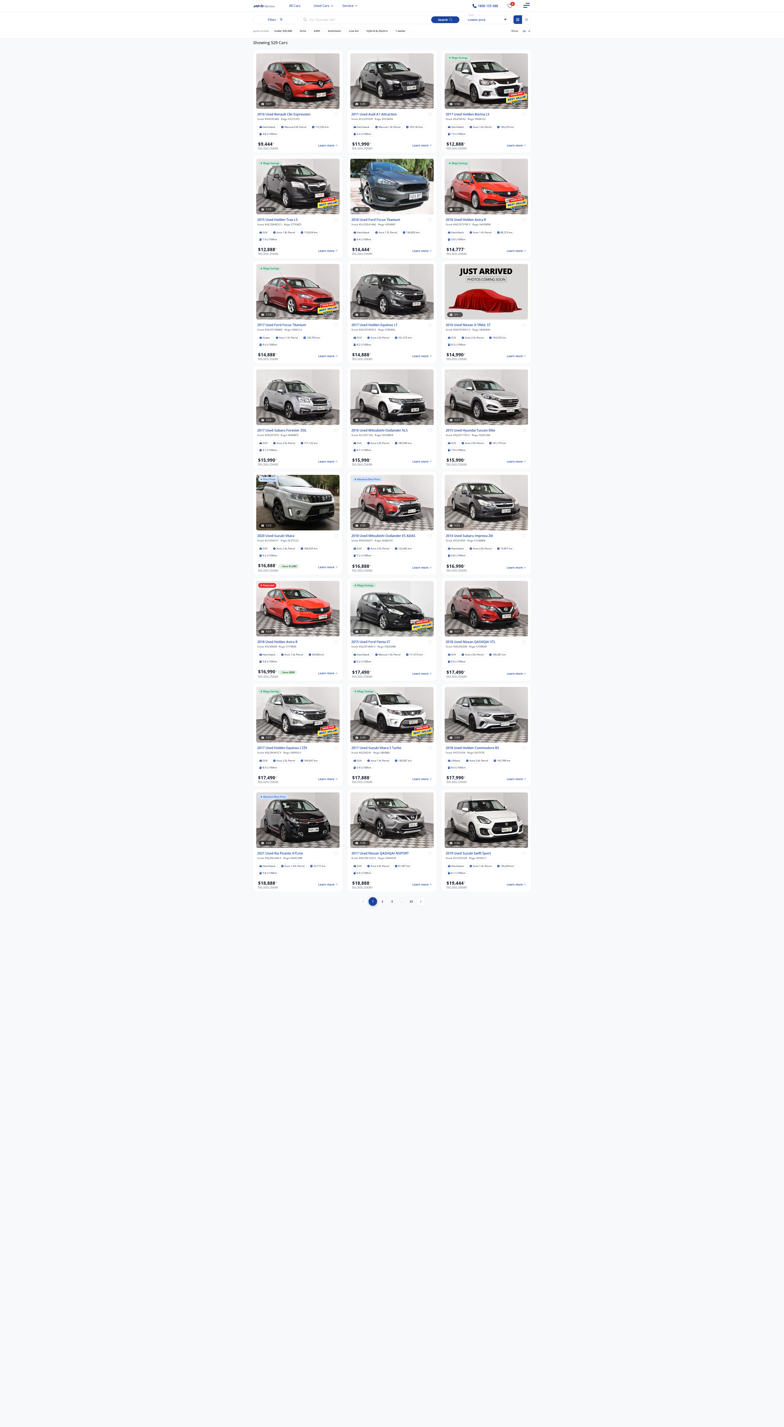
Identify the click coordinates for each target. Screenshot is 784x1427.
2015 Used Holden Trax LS (277, 219)
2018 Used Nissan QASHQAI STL (471, 642)
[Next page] (420, 901)
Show (514, 31)
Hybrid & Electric (377, 31)
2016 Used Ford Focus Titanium (375, 219)
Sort (471, 15)
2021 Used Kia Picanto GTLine (280, 853)
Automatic (334, 31)
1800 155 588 (487, 6)
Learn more (326, 145)
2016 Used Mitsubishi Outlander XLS (379, 430)
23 (411, 901)
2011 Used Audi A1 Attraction (374, 114)
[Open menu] (526, 5)
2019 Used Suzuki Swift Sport (468, 853)
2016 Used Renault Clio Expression (284, 114)
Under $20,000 (283, 31)
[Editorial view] (526, 19)
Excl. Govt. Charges (268, 148)
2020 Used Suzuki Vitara (275, 536)
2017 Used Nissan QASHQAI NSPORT (380, 853)
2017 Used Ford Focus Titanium (281, 325)
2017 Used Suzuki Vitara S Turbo (376, 748)
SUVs (303, 31)
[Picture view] (517, 19)
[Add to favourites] (335, 114)
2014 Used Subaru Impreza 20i (469, 536)
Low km (354, 31)
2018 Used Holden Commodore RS (472, 748)
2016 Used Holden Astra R (466, 219)
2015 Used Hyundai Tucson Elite (470, 430)
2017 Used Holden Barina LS (467, 114)
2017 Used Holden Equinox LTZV (282, 748)
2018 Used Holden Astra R (277, 642)
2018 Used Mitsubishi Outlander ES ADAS (383, 536)
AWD (317, 31)
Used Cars (321, 5)
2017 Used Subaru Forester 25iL (282, 430)
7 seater (400, 31)
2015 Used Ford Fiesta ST (370, 642)
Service (347, 5)
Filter (272, 20)
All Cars (295, 5)
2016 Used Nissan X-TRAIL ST (468, 325)
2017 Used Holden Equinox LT (374, 325)
